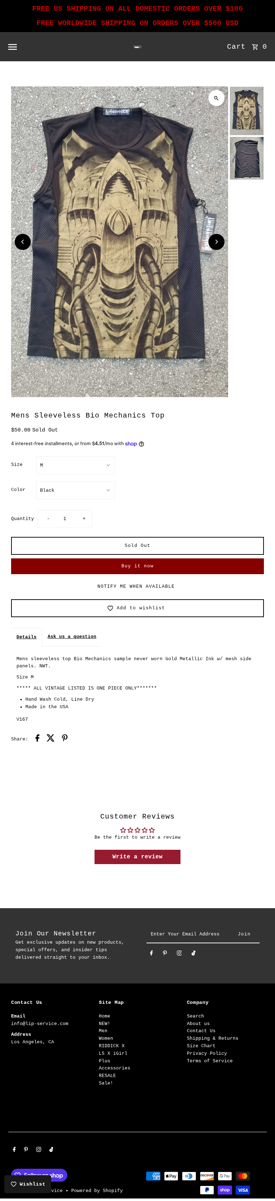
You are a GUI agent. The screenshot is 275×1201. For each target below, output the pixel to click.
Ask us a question (72, 636)
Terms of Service (210, 1061)
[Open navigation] (57, 47)
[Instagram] (179, 954)
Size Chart (201, 1046)
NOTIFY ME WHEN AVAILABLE (136, 586)
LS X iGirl (113, 1053)
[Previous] (23, 242)
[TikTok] (194, 954)
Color (18, 489)
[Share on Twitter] (51, 739)
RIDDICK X (112, 1046)
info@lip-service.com (39, 1023)
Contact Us (201, 1031)
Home (104, 1016)
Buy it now (137, 566)
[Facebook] (151, 954)
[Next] (216, 242)
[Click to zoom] (216, 98)
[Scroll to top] (260, 1182)
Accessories (114, 1068)
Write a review (137, 857)
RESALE (107, 1075)
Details (26, 637)
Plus (104, 1061)
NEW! (104, 1023)
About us (198, 1023)
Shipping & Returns (212, 1038)
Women (106, 1038)
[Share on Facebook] (37, 739)
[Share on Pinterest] (65, 739)
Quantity (22, 518)
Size (17, 464)
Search (195, 1016)
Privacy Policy (207, 1053)
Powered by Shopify (97, 1190)
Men (103, 1031)
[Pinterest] (165, 954)
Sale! (106, 1083)
